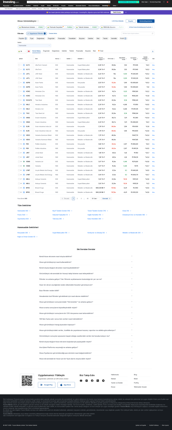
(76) (97, 211)
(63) (23, 219)
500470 (29, 100)
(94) (23, 211)
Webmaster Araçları (140, 387)
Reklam (113, 379)
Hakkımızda (115, 374)
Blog (135, 374)
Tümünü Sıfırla (53, 33)
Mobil (136, 379)
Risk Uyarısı (165, 425)
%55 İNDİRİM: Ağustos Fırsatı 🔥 (128, 2)
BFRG (28, 188)
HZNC (28, 91)
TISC (28, 113)
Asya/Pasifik (54, 8)
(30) (132, 233)
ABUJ (28, 179)
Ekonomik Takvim (81, 5)
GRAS (28, 117)
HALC (28, 104)
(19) (60, 233)
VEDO (28, 135)
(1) (60, 215)
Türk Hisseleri (9, 8)
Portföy (136, 383)
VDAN (28, 161)
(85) (134, 215)
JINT (27, 153)
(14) (126, 211)
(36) (57, 219)
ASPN (28, 82)
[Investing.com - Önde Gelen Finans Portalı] (11, 2)
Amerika (34, 8)
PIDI (27, 144)
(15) (94, 215)
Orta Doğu (46, 8)
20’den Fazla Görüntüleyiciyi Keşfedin (140, 27)
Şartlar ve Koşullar (141, 425)
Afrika (60, 8)
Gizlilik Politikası (154, 425)
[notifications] (164, 2)
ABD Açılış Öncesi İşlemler (23, 8)
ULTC (28, 65)
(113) (61, 211)
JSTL (28, 74)
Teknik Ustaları (83, 27)
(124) (21, 215)
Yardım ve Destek (117, 383)
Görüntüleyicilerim (146, 21)
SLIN (27, 126)
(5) (26, 237)
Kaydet (130, 21)
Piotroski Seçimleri (56, 27)
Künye (113, 387)
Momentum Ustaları (28, 27)
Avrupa (40, 8)
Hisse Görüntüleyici (94, 5)
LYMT (28, 170)
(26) (23, 233)
